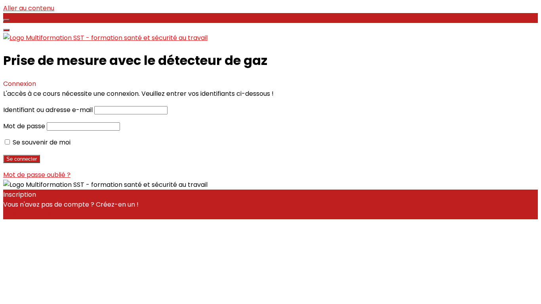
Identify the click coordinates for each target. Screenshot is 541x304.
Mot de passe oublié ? (36, 174)
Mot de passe (24, 126)
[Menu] (6, 30)
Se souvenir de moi (40, 142)
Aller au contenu (28, 8)
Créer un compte (30, 214)
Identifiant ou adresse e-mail (48, 109)
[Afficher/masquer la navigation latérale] (6, 20)
